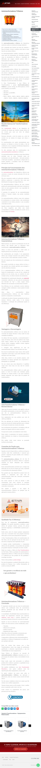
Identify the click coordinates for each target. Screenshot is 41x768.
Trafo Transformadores (35, 68)
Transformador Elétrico (35, 94)
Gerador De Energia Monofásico (35, 46)
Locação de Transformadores (25, 3)
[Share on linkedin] (11, 709)
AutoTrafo (33, 24)
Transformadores (32, 3)
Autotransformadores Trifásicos (35, 29)
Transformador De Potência (35, 89)
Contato (39, 3)
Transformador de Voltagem (35, 92)
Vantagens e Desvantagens (7, 35)
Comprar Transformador (36, 31)
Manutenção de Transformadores (34, 54)
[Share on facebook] (5, 709)
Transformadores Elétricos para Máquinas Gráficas (36, 139)
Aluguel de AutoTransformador (35, 11)
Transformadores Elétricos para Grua (35, 133)
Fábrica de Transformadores (34, 40)
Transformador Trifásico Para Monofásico (36, 125)
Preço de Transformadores (34, 57)
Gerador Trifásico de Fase (35, 51)
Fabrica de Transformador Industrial (36, 43)
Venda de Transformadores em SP (36, 143)
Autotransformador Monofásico (35, 27)
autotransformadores (8, 172)
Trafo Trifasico (34, 71)
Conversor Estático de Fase (35, 37)
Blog (36, 3)
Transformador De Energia (35, 87)
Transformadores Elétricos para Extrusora (36, 130)
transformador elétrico (10, 128)
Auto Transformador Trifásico (35, 22)
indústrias (4, 617)
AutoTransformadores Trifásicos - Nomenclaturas (11, 36)
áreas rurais (10, 617)
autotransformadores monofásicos (10, 152)
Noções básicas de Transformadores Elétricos (10, 30)
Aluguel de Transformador (34, 14)
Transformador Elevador (36, 96)
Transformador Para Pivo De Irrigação (35, 120)
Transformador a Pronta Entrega (36, 74)
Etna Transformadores (23, 550)
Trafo (32, 62)
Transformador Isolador (35, 103)
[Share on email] (17, 709)
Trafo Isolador (34, 66)
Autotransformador (35, 19)
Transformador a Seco (35, 76)
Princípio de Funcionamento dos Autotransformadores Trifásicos (11, 33)
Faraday (12, 211)
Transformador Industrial (36, 101)
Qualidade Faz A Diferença (7, 39)
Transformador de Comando (35, 81)
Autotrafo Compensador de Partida (36, 17)
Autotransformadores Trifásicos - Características (10, 34)
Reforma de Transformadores (34, 60)
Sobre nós (18, 3)
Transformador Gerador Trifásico (35, 99)
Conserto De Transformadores (34, 34)
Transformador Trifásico (36, 122)
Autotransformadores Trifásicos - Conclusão (10, 40)
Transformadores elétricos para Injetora (35, 136)
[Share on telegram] (9, 709)
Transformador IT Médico (34, 108)
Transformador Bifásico (35, 78)
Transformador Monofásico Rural (35, 114)
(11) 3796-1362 (36, 145)
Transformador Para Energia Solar (35, 117)
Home (16, 3)
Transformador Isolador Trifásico (35, 106)
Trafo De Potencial (35, 64)
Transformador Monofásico (34, 111)
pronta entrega (17, 559)
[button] (30, 725)
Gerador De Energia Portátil (35, 49)
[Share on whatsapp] (3, 709)
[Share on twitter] (15, 709)
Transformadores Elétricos (34, 128)
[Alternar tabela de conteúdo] (20, 29)
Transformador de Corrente (35, 84)
